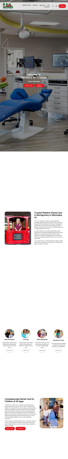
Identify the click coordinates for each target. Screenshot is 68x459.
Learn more (9, 350)
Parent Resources (39, 85)
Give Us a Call (29, 85)
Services (35, 5)
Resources (42, 5)
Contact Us (62, 6)
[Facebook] (53, 6)
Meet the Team (26, 5)
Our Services (20, 428)
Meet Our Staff (10, 428)
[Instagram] (56, 6)
